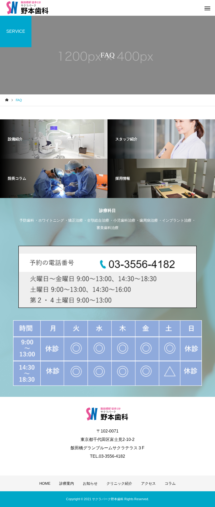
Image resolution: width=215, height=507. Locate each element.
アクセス (148, 483)
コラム (170, 483)
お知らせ (90, 483)
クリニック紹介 (119, 483)
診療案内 (66, 483)
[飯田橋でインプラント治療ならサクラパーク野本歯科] (27, 8)
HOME (44, 483)
